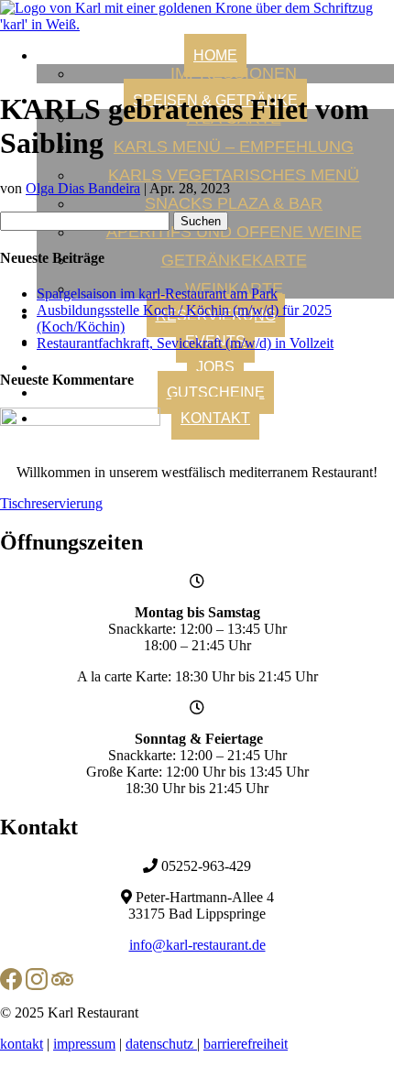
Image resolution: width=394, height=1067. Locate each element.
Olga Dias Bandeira (83, 188)
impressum (84, 1043)
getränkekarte (234, 260)
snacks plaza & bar (234, 203)
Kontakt (215, 418)
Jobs (215, 367)
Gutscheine (216, 392)
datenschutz (161, 1043)
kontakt (21, 1043)
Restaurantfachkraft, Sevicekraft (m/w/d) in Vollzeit (185, 343)
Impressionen (233, 73)
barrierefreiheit (245, 1043)
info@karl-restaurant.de (197, 945)
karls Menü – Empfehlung (234, 146)
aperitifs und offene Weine (234, 232)
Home (215, 55)
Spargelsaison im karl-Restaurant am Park (157, 293)
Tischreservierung (51, 503)
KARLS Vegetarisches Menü (233, 175)
